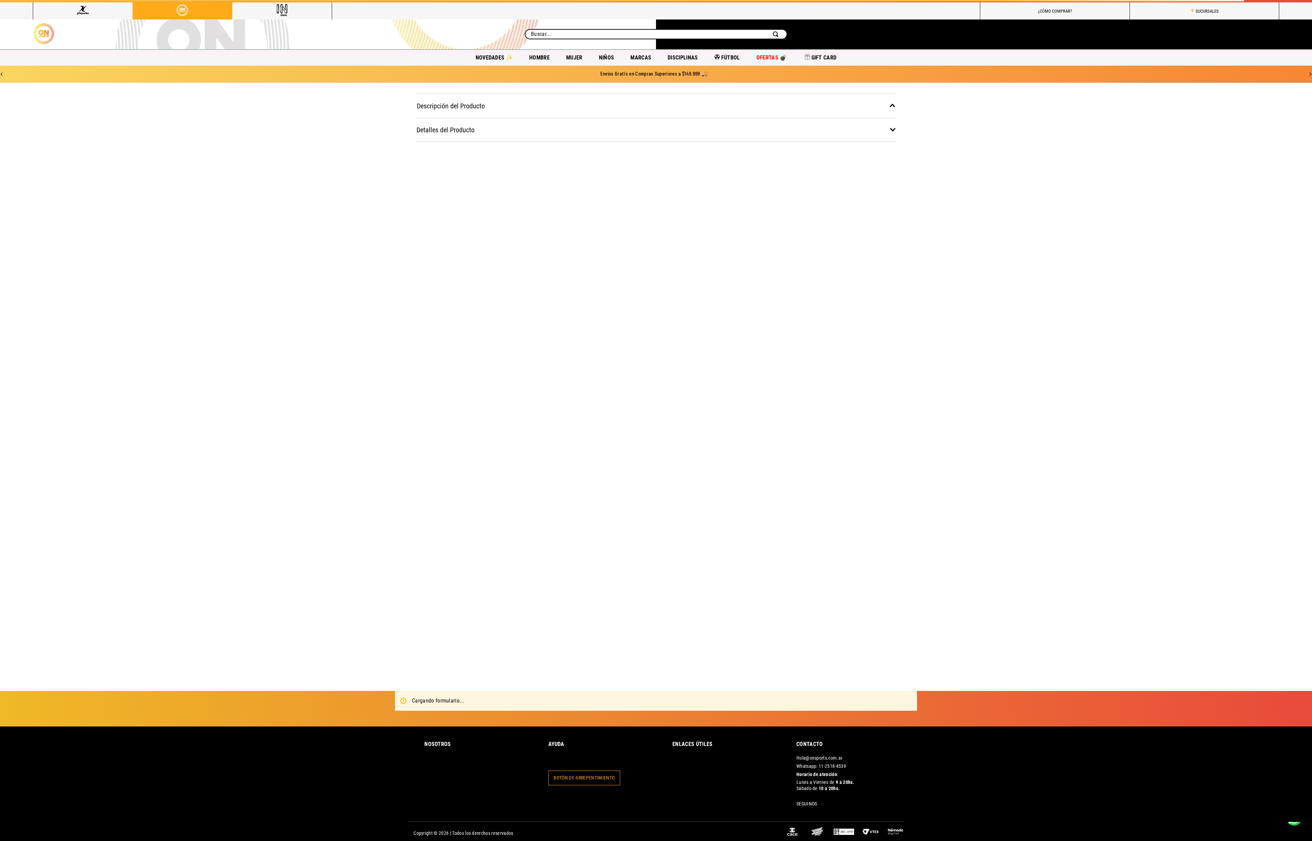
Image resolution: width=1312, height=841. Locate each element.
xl (1013, 339)
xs (791, 339)
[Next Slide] (1310, 67)
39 (958, 214)
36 (791, 214)
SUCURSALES (1207, 11)
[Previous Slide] (1, 67)
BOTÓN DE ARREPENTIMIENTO (584, 798)
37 (846, 214)
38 (902, 214)
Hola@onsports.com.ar (819, 741)
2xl (1068, 339)
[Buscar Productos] (777, 31)
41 (1069, 214)
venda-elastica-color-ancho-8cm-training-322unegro (706, 93)
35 (735, 214)
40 (1013, 214)
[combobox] (656, 31)
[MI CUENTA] (1220, 31)
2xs (735, 339)
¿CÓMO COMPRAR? (1055, 11)
